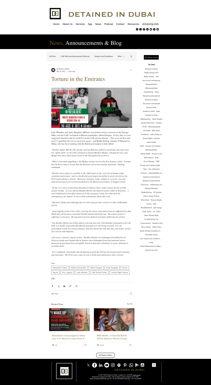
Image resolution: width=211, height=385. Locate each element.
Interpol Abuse (151, 107)
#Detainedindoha (151, 150)
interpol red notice (151, 250)
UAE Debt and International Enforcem (75, 56)
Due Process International (151, 80)
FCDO (144, 126)
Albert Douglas (96, 268)
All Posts (52, 56)
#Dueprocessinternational (151, 180)
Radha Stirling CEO (78, 268)
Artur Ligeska (67, 272)
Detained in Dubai (60, 268)
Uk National (157, 192)
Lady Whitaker (82, 272)
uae (154, 211)
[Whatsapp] (137, 29)
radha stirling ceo (156, 134)
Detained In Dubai (151, 100)
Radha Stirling (149, 76)
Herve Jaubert (146, 227)
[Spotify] (157, 29)
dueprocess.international (151, 177)
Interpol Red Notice (148, 123)
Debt (154, 204)
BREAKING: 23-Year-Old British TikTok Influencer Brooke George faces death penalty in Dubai (112, 337)
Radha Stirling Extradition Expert (151, 231)
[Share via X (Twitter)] (58, 286)
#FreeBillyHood (146, 207)
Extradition (145, 134)
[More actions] (130, 70)
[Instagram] (112, 365)
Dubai (157, 92)
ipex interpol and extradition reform (151, 238)
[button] (131, 56)
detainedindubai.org (155, 173)
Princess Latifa (157, 153)
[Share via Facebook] (52, 286)
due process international (151, 103)
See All (129, 304)
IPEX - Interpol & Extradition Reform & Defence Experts (151, 146)
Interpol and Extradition (104, 56)
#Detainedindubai (154, 126)
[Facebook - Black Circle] (144, 29)
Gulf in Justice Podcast (151, 196)
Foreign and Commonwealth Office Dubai (151, 165)
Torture (149, 204)
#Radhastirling (145, 119)
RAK (157, 157)
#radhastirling (148, 92)
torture (124, 268)
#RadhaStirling (146, 192)
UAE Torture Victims (99, 272)
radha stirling (151, 142)
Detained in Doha (151, 115)
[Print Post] (76, 286)
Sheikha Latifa (157, 223)
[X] (140, 29)
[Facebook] (94, 365)
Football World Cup (151, 219)
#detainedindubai (151, 84)
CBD (157, 161)
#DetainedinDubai (151, 88)
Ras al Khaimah (154, 169)
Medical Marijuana (151, 188)
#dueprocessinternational (151, 96)
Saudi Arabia (146, 211)
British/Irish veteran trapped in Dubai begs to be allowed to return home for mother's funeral (68, 337)
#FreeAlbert (145, 200)
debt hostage (157, 207)
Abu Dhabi (147, 130)
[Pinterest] (154, 29)
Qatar (158, 111)
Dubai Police (156, 227)
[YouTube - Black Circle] (151, 29)
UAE (53, 278)
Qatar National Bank (151, 215)
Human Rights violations (151, 138)
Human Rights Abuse (119, 272)
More (120, 56)
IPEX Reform (149, 157)
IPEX (158, 211)
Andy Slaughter (112, 268)
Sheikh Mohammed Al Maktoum (151, 246)
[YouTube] (106, 365)
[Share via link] (70, 286)
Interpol (159, 123)
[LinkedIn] (100, 365)
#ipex (145, 169)
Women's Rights (156, 200)
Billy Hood (156, 130)
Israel (151, 242)
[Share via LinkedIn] (64, 286)
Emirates (144, 173)
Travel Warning (149, 161)
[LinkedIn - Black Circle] (147, 29)
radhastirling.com (156, 184)
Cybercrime (145, 184)
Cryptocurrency (145, 223)
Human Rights (145, 153)
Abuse (55, 272)
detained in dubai (149, 111)
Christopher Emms (151, 234)
